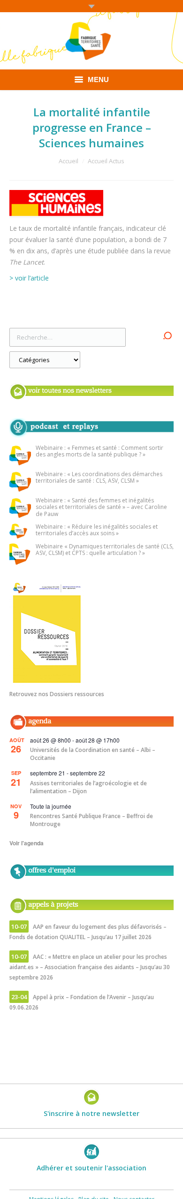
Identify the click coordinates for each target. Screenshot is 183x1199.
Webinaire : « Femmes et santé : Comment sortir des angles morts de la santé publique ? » (99, 451)
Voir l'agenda (26, 843)
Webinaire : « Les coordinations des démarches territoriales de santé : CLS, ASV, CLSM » (99, 478)
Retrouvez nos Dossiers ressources (56, 694)
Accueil (68, 161)
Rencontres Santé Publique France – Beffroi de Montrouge (91, 820)
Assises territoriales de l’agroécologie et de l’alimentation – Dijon (88, 787)
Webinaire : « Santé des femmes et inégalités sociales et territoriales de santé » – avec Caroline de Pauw (101, 507)
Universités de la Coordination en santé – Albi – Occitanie (92, 754)
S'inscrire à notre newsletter (91, 1113)
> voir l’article (29, 277)
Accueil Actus (106, 161)
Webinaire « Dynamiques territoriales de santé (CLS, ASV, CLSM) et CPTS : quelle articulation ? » (105, 550)
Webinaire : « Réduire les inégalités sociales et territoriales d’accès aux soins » (97, 530)
